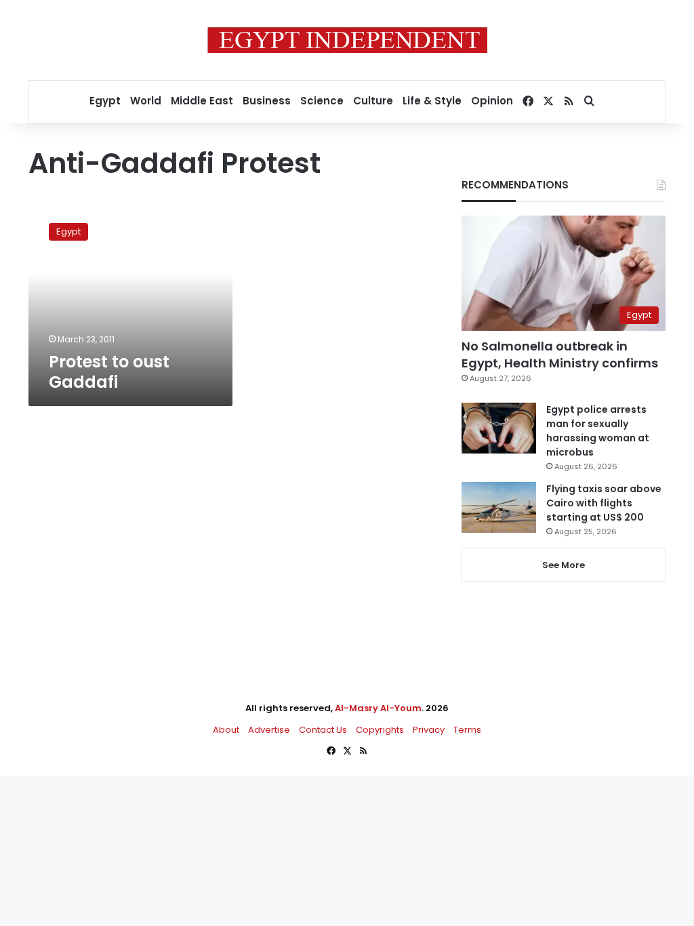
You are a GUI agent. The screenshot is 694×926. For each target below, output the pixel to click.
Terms (467, 729)
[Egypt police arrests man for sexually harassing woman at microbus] (499, 428)
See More (563, 565)
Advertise (269, 729)
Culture (373, 101)
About (226, 729)
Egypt (105, 101)
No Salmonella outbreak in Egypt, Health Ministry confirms (560, 354)
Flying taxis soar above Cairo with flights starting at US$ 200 (603, 503)
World (145, 101)
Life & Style (432, 101)
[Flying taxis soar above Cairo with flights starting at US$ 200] (499, 507)
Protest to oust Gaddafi (109, 371)
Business (267, 101)
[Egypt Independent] (347, 40)
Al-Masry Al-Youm (378, 708)
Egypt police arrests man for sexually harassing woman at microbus (597, 431)
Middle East (202, 101)
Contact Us (323, 729)
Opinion (492, 101)
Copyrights (380, 729)
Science (322, 101)
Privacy (429, 729)
